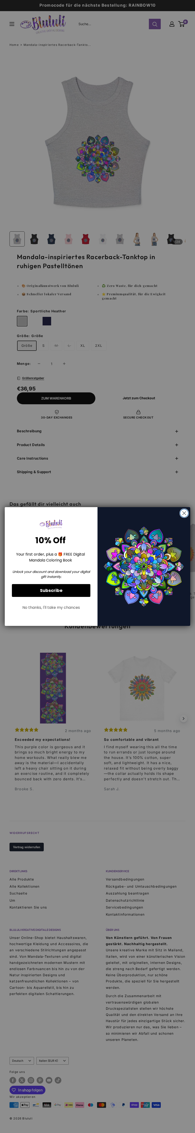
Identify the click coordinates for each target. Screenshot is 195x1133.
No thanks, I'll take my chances (51, 607)
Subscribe (51, 590)
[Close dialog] (184, 513)
